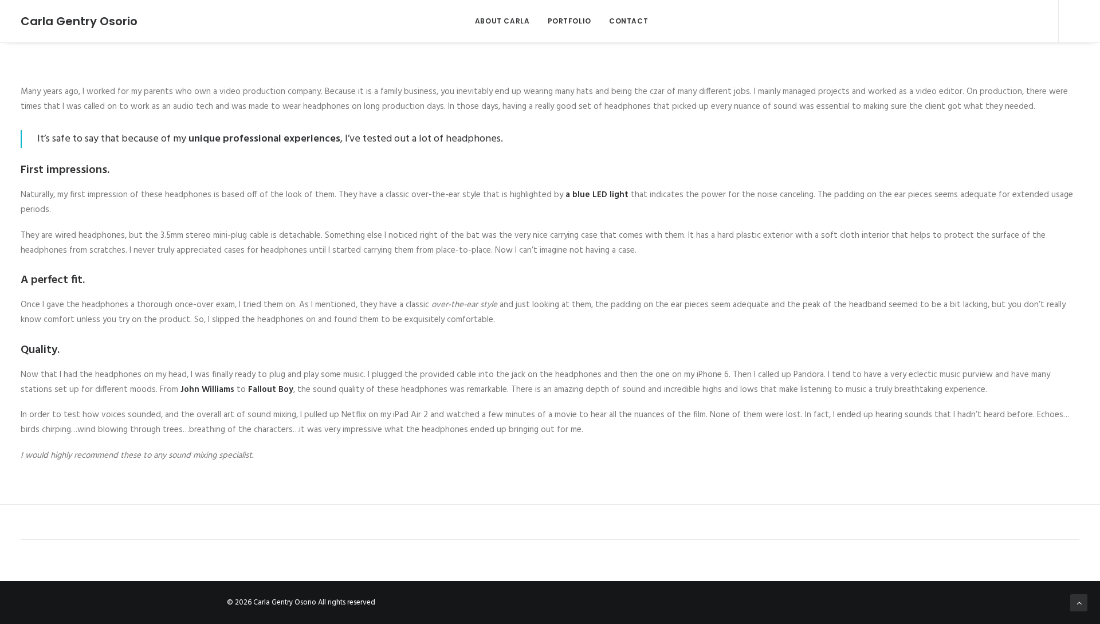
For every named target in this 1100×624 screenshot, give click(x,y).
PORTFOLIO (569, 21)
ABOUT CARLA (502, 21)
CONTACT (628, 21)
